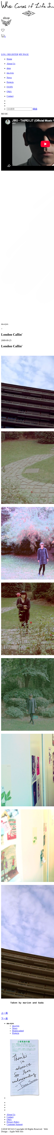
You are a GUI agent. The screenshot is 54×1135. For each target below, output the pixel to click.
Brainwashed (18, 1031)
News (9, 77)
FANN (10, 87)
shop (9, 68)
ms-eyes (10, 73)
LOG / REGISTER (9, 54)
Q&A (9, 91)
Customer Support (15, 1124)
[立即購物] (6, 25)
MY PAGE (24, 54)
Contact (10, 96)
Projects (10, 82)
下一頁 (4, 1018)
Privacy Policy (13, 1122)
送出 (35, 109)
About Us (11, 63)
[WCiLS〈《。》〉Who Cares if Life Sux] (8, 52)
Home (9, 59)
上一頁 (4, 1013)
